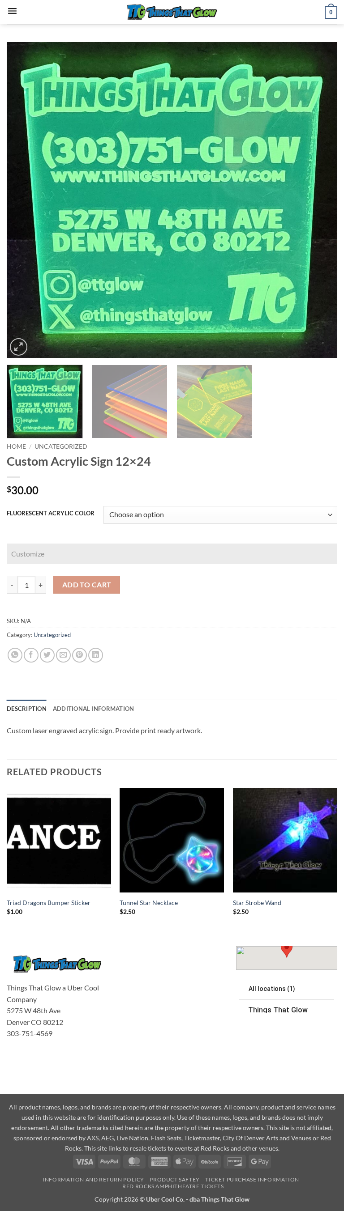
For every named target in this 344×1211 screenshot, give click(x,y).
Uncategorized (60, 446)
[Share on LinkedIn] (95, 655)
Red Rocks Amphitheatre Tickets (173, 1186)
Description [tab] (27, 708)
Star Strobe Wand (257, 902)
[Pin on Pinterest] (79, 655)
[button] (12, 12)
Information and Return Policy (93, 1179)
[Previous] (25, 200)
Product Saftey (175, 1179)
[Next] (319, 200)
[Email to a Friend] (63, 655)
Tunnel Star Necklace (149, 902)
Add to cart (87, 585)
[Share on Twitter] (47, 655)
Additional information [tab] (93, 708)
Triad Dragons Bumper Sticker (48, 902)
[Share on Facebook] (31, 655)
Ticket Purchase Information (252, 1179)
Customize (27, 553)
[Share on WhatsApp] (15, 655)
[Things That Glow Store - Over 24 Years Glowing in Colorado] (172, 12)
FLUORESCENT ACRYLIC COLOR (51, 513)
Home (16, 446)
